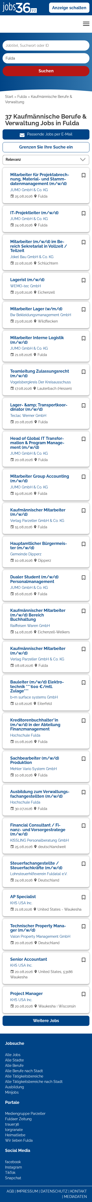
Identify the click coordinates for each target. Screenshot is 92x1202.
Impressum (27, 1191)
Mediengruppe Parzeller (25, 1114)
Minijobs (12, 1092)
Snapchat (13, 1178)
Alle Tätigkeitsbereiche (24, 1076)
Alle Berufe (14, 1065)
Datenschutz (54, 1191)
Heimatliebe (15, 1135)
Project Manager (26, 993)
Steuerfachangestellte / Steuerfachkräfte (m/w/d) (36, 865)
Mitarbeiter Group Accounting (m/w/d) (39, 478)
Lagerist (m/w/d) (27, 279)
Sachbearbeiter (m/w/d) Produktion (34, 760)
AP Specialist (23, 896)
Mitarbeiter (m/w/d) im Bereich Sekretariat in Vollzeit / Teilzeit (38, 246)
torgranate (14, 1130)
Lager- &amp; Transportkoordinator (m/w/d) (38, 407)
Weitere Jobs (46, 1020)
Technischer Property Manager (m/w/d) (38, 928)
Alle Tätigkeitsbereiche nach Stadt (34, 1082)
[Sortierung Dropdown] (84, 159)
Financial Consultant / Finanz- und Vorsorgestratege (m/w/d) (37, 830)
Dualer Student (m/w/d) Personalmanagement (34, 579)
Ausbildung (14, 1087)
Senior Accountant (28, 959)
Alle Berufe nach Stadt (24, 1071)
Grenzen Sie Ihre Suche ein (46, 147)
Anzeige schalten (69, 7)
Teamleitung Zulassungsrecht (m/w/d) (39, 373)
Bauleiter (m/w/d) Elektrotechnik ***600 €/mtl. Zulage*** (37, 686)
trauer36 (12, 1124)
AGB (10, 1191)
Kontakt (78, 1191)
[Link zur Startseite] (22, 7)
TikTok (10, 1173)
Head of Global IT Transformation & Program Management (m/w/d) (37, 443)
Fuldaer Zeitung (18, 1119)
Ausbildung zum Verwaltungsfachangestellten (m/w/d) (40, 794)
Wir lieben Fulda (19, 1140)
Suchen (46, 70)
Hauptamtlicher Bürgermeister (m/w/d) (38, 546)
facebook (13, 1162)
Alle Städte (14, 1060)
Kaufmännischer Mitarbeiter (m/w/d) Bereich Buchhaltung (37, 615)
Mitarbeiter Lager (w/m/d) (36, 308)
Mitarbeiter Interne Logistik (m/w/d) (37, 340)
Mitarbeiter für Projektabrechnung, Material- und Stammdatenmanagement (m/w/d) (39, 179)
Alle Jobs (12, 1055)
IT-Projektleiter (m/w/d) (34, 212)
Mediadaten (75, 1197)
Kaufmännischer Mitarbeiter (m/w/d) (37, 512)
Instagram (13, 1167)
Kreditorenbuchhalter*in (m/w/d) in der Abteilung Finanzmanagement (35, 724)
